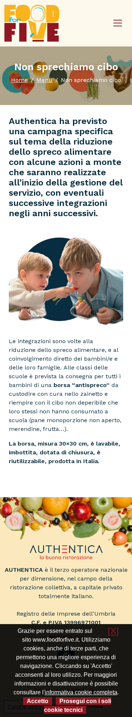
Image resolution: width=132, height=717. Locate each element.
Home (19, 79)
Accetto (37, 701)
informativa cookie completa (81, 692)
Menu (44, 79)
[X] (113, 631)
